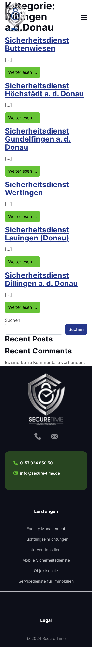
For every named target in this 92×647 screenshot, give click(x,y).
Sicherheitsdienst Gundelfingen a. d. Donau (38, 138)
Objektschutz (46, 570)
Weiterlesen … (24, 72)
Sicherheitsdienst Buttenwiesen (37, 44)
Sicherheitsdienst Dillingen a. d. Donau (41, 279)
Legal (46, 620)
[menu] (84, 17)
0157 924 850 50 (36, 462)
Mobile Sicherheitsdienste (46, 560)
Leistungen (46, 511)
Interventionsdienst (46, 549)
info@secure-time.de (40, 473)
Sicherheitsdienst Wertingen (37, 188)
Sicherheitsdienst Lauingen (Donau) (37, 233)
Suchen (12, 320)
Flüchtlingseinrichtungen (46, 539)
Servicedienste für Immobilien (46, 581)
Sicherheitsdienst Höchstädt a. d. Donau (44, 89)
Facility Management (46, 528)
